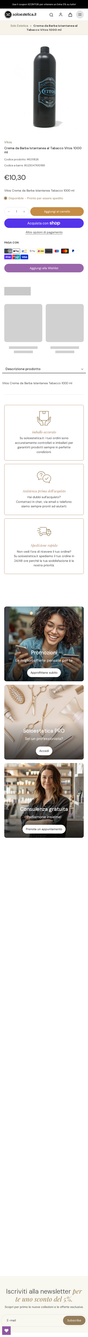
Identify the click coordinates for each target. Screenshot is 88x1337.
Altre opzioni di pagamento (44, 232)
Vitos (8, 142)
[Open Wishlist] (6, 1330)
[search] (51, 14)
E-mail (11, 1320)
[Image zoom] (44, 88)
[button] (57, 211)
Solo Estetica (19, 26)
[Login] (60, 14)
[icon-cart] (70, 14)
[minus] (8, 211)
